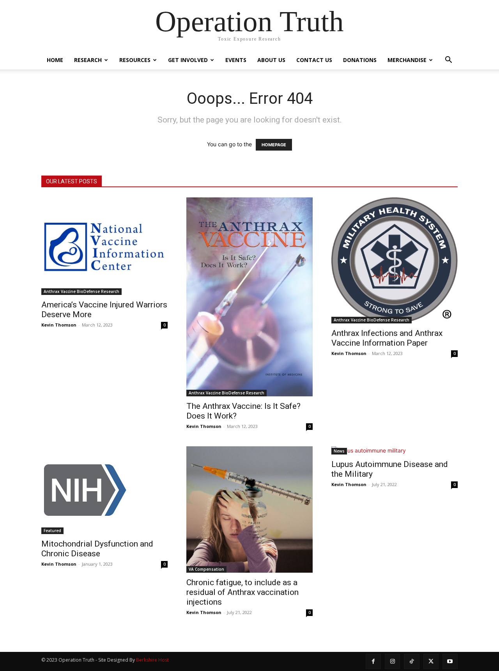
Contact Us (314, 60)
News (339, 451)
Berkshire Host (152, 660)
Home (55, 60)
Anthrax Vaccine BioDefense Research (81, 291)
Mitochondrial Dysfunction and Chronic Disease (97, 548)
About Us (271, 60)
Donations (360, 60)
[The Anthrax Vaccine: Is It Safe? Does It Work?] (249, 296)
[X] (431, 661)
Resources (134, 60)
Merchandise (407, 60)
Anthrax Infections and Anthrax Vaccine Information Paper (386, 338)
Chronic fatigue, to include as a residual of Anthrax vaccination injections (242, 592)
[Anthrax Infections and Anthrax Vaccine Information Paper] (394, 260)
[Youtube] (450, 661)
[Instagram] (392, 661)
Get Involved (188, 60)
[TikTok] (411, 661)
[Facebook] (373, 661)
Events (235, 60)
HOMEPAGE (274, 144)
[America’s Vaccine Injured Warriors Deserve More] (104, 246)
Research (88, 60)
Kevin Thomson (58, 325)
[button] (448, 60)
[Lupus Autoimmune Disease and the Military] (394, 450)
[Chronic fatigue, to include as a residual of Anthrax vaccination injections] (249, 509)
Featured (52, 530)
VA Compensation (206, 569)
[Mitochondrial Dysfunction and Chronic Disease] (104, 490)
